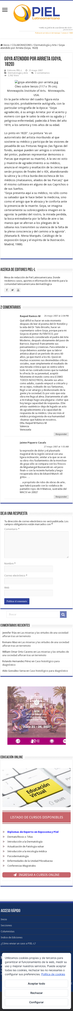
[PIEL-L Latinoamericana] (36, 12)
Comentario (11, 529)
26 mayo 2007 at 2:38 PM (56, 316)
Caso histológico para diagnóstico (49, 670)
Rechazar (36, 992)
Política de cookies (53, 974)
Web (6, 587)
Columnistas (7, 931)
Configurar (36, 1002)
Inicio (6, 45)
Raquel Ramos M (30, 316)
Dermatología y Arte (45, 45)
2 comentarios (42, 73)
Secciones (6, 925)
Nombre (10, 563)
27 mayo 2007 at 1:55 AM (56, 446)
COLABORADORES (22, 45)
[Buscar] (63, 614)
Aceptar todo (36, 983)
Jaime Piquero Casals (33, 442)
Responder (61, 434)
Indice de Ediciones (11, 937)
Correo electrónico (15, 575)
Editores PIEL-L (14, 70)
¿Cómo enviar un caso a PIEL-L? (18, 943)
